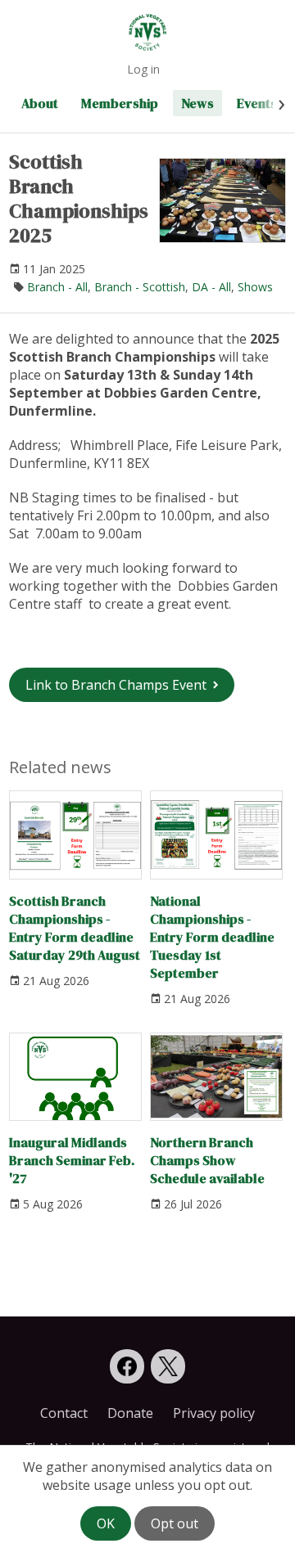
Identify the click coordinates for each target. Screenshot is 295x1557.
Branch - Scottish (139, 287)
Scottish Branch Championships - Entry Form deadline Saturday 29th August (74, 927)
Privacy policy (214, 1413)
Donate (130, 1413)
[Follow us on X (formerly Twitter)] (168, 1366)
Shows (255, 287)
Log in (143, 69)
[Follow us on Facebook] (127, 1366)
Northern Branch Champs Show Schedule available (207, 1160)
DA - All (211, 287)
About (39, 103)
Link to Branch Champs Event (115, 685)
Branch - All (57, 287)
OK (106, 1523)
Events (257, 103)
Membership (119, 103)
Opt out (174, 1523)
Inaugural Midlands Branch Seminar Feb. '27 (71, 1160)
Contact (64, 1413)
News (197, 103)
